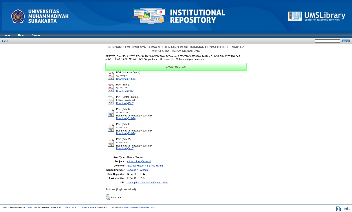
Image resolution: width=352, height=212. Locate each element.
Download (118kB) (125, 91)
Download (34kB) (125, 148)
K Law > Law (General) (139, 161)
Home (7, 35)
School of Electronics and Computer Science (75, 207)
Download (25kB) (125, 103)
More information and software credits (139, 207)
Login (5, 41)
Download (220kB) (125, 133)
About (21, 35)
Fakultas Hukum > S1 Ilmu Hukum (145, 165)
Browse (36, 35)
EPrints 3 (29, 207)
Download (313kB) (125, 118)
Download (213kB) (125, 79)
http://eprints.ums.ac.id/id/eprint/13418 (147, 182)
